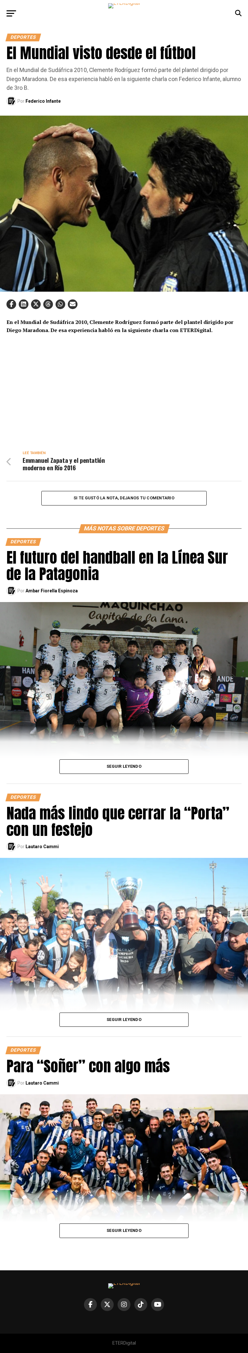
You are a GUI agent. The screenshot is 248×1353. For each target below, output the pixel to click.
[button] (11, 304)
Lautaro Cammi (42, 846)
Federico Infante (43, 101)
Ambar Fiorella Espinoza (52, 590)
